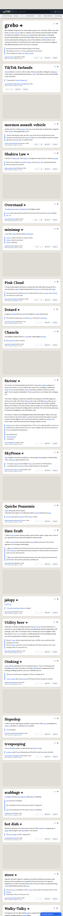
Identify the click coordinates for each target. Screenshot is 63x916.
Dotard (6, 322)
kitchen (8, 892)
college (44, 385)
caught (25, 679)
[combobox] (34, 11)
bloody (27, 53)
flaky (31, 797)
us (23, 318)
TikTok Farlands (8, 84)
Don (7, 801)
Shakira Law (7, 168)
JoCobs (13, 813)
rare (26, 726)
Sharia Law (16, 158)
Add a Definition (47, 16)
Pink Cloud (7, 299)
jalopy (6, 612)
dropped (46, 37)
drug (7, 886)
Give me (8, 517)
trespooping (8, 756)
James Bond (16, 608)
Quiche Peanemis (9, 520)
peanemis (21, 517)
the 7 (7, 215)
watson (11, 612)
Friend (8, 238)
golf (32, 629)
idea (48, 213)
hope (8, 679)
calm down (43, 318)
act (8, 748)
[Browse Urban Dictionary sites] (8, 11)
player (13, 535)
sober (16, 289)
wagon (23, 129)
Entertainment (30, 16)
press (16, 33)
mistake (55, 158)
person (37, 289)
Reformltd (14, 168)
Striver (6, 442)
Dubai (29, 162)
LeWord (12, 246)
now (23, 53)
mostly (14, 234)
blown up (29, 318)
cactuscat (11, 57)
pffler (12, 563)
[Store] (55, 11)
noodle (14, 835)
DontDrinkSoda (13, 682)
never (28, 35)
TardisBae (12, 344)
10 (9, 730)
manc (27, 886)
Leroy (7, 213)
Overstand (7, 219)
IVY (39, 425)
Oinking (6, 682)
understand (10, 209)
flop (44, 337)
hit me (13, 341)
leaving (13, 748)
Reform (25, 158)
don (23, 466)
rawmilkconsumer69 (16, 733)
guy (29, 401)
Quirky (6, 511)
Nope (13, 645)
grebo (6, 57)
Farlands (22, 80)
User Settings (58, 16)
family (11, 131)
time (55, 72)
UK (10, 33)
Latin (27, 337)
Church (27, 138)
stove (6, 898)
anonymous (12, 322)
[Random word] (51, 12)
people (34, 668)
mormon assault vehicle (10, 143)
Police (6, 666)
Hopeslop (7, 733)
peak (49, 513)
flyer (40, 458)
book (16, 464)
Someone (9, 752)
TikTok (7, 72)
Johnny (13, 679)
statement (23, 209)
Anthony (8, 425)
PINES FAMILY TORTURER (20, 84)
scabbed (8, 797)
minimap (7, 246)
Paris (30, 464)
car (10, 604)
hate (11, 548)
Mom (7, 810)
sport (32, 542)
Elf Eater (14, 219)
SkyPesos (7, 469)
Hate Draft (7, 563)
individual (13, 314)
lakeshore (14, 651)
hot (17, 835)
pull (11, 608)
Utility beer (7, 651)
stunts (22, 608)
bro (26, 80)
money (47, 293)
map (7, 234)
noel (13, 890)
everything (29, 234)
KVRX (19, 143)
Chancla (6, 344)
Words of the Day (7, 16)
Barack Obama (11, 437)
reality (53, 289)
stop (19, 752)
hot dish (7, 838)
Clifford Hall (13, 838)
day (34, 627)
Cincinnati (14, 551)
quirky (37, 513)
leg (34, 810)
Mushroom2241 (18, 520)
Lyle (13, 643)
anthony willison (13, 898)
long (23, 314)
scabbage (7, 813)
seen (44, 724)
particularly (21, 797)
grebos (31, 53)
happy (24, 293)
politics (49, 419)
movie (30, 517)
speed (13, 668)
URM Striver (13, 442)
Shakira (38, 162)
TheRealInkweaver (17, 756)
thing (42, 752)
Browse (16, 16)
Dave (13, 640)
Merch (55, 58)
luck (23, 831)
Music (39, 16)
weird (34, 74)
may (12, 390)
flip (42, 337)
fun (27, 417)
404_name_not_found (16, 469)
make (37, 314)
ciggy (30, 890)
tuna (10, 835)
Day (36, 138)
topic (16, 209)
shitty (7, 604)
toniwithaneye (15, 299)
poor (13, 460)
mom (9, 341)
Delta (6, 458)
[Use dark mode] (59, 11)
